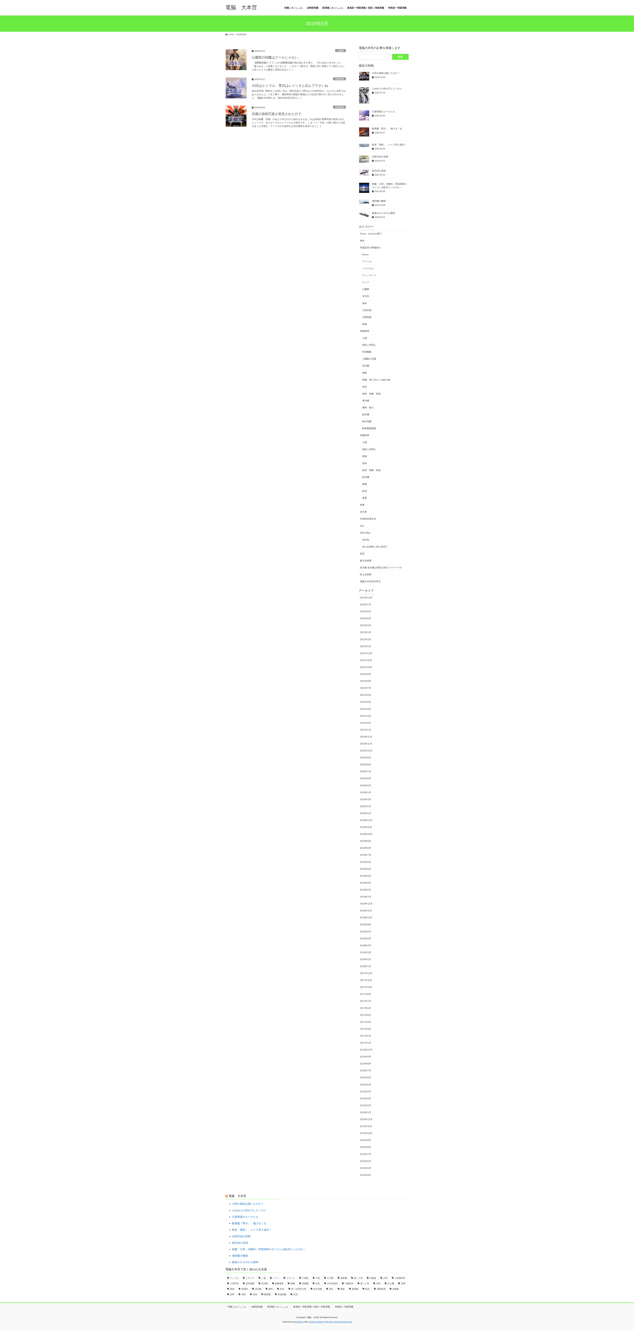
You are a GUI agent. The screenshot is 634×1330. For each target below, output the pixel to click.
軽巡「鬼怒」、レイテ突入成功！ (389, 144)
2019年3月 (365, 882)
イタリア (250, 1278)
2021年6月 (365, 695)
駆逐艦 (267, 1294)
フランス (290, 1278)
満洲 (232, 1289)
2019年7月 (365, 855)
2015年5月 (365, 1168)
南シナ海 (358, 1278)
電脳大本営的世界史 (370, 581)
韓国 (243, 1294)
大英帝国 (366, 310)
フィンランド (369, 275)
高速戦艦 (282, 1294)
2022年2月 (365, 639)
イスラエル (368, 268)
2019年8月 (365, 848)
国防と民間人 (369, 345)
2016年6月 (365, 1077)
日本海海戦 (332, 1283)
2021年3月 (365, 716)
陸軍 (232, 1294)
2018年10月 (366, 917)
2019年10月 (366, 834)
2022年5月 (365, 618)
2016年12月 (366, 1049)
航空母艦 (366, 421)
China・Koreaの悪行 (371, 233)
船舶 (364, 484)
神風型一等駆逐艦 (344, 1306)
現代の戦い (365, 532)
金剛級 (395, 1289)
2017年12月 (366, 973)
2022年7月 (365, 604)
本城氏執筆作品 (368, 518)
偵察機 (343, 1278)
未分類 (363, 511)
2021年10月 (366, 667)
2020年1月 (365, 813)
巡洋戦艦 (250, 1283)
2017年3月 (365, 1029)
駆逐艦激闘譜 (369, 428)
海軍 (403, 1283)
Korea (365, 254)
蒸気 (331, 1289)
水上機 (390, 1283)
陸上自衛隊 (365, 574)
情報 (364, 373)
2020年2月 (365, 806)
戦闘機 (305, 1283)
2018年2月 (365, 959)
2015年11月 (366, 1126)
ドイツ (276, 1278)
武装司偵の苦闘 (380, 156)
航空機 (365, 414)
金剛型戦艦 (257, 1306)
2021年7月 (365, 688)
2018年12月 (366, 903)
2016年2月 (365, 1105)
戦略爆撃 (279, 1283)
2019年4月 (365, 876)
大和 (385, 1278)
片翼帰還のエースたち (383, 111)
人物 (364, 338)
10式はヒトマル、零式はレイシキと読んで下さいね (290, 85)
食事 (364, 498)
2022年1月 (365, 646)
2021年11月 (366, 660)
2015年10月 (366, 1133)
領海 (255, 1294)
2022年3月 (365, 632)
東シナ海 (364, 1283)
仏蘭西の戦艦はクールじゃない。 (276, 57)
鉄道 (364, 491)
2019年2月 (365, 889)
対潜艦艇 (366, 352)
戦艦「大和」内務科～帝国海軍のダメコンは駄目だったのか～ (269, 1249)
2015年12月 (366, 1119)
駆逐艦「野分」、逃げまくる (387, 128)
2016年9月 (365, 1056)
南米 (362, 240)
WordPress (299, 1322)
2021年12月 (366, 653)
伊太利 (365, 296)
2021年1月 (365, 729)
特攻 (282, 1289)
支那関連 (366, 317)
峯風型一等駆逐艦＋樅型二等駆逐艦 (311, 1306)
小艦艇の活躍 (369, 358)
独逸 (364, 324)
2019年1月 (365, 896)
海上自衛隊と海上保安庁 (375, 546)
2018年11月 (366, 910)
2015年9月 (365, 1140)
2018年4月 (365, 945)
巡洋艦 (365, 365)
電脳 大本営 (237, 1196)
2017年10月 (366, 987)
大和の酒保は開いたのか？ (386, 73)
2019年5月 (365, 869)
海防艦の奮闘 (379, 201)
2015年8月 (365, 1147)
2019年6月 (365, 862)
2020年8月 (365, 764)
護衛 (342, 1289)
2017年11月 (366, 980)
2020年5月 (365, 785)
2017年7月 (365, 1001)
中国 (318, 1278)
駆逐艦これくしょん (277, 1306)
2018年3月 (365, 952)
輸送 (367, 1289)
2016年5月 (365, 1084)
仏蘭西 (340, 50)
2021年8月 (365, 681)
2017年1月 (365, 1042)
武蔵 (378, 1283)
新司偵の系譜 (379, 170)
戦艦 (293, 1283)
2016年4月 (365, 1091)
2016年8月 (365, 1063)
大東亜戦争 (400, 1278)
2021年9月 (365, 674)
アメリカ (366, 261)
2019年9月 (365, 841)
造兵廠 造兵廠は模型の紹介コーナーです (381, 567)
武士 (362, 526)
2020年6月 (365, 778)
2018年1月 (365, 966)
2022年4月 (365, 625)
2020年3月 (365, 799)
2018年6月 (365, 931)
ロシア (365, 282)
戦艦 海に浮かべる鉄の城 (376, 379)
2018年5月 (365, 938)
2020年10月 (366, 750)
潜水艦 (365, 400)
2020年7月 (365, 771)
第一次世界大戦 (298, 1289)
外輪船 (373, 1278)
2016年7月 (365, 1070)
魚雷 (295, 1294)
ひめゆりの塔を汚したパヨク (387, 88)
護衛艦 (355, 1289)
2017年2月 (365, 1036)
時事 (362, 505)
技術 (364, 386)
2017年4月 (365, 1022)
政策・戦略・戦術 (371, 393)
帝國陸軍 (364, 435)
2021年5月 (365, 702)
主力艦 (330, 1278)
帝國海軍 (339, 79)
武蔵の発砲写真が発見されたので (276, 114)
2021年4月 (365, 709)
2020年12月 (366, 736)
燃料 (270, 1289)
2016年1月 (365, 1112)
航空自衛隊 (365, 560)
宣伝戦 (365, 539)
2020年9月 (365, 757)
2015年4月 (365, 1175)
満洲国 (244, 1289)
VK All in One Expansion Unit (339, 1322)
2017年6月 (365, 1008)
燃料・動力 (368, 407)
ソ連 (263, 1278)
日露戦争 (349, 1283)
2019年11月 (366, 827)
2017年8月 (365, 994)
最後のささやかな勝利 (383, 213)
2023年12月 (366, 597)
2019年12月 (366, 820)
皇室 (362, 553)
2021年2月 (365, 723)
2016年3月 (365, 1098)
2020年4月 (365, 792)
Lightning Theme (315, 1322)
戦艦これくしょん (237, 1306)
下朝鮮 (305, 1278)
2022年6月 (365, 611)
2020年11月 (366, 743)
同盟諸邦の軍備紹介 (370, 247)
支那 (318, 1283)
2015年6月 (365, 1161)
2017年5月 (365, 1015)
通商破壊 (381, 1289)
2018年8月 (365, 924)
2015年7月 (365, 1154)
